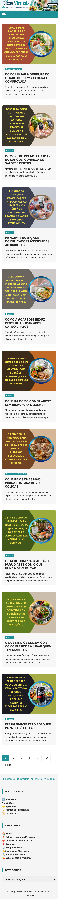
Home (9, 833)
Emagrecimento (14, 847)
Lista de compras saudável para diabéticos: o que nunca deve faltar (27, 564)
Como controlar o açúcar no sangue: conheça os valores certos (27, 159)
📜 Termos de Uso (11, 813)
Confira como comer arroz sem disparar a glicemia (28, 403)
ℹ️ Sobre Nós (9, 799)
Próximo (9, 765)
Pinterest (37, 779)
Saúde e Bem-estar (13, 69)
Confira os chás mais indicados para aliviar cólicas (23, 483)
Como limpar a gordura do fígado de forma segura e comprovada (27, 78)
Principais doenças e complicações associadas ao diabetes (27, 241)
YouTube (51, 779)
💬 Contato (8, 803)
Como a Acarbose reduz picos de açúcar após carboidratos (25, 323)
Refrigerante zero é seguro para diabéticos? (28, 726)
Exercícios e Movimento (17, 851)
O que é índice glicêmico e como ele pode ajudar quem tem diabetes (28, 646)
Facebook (10, 779)
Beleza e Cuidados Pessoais (20, 837)
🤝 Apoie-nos (9, 806)
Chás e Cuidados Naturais (16, 474)
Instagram (24, 779)
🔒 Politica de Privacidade (15, 810)
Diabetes (9, 151)
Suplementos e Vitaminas (19, 858)
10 (47, 758)
